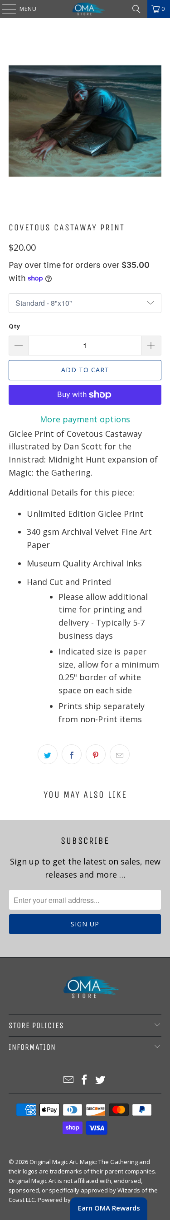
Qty (14, 326)
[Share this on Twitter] (48, 754)
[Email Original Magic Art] (69, 1080)
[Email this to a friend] (120, 754)
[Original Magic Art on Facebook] (85, 1080)
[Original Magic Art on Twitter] (100, 1080)
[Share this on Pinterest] (96, 754)
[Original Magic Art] (85, 9)
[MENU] (4, 9)
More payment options (85, 419)
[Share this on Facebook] (72, 754)
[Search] (136, 9)
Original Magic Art (53, 1162)
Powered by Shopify (65, 1200)
